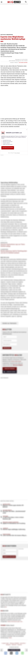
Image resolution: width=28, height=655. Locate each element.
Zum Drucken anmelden (23, 62)
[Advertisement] (14, 18)
